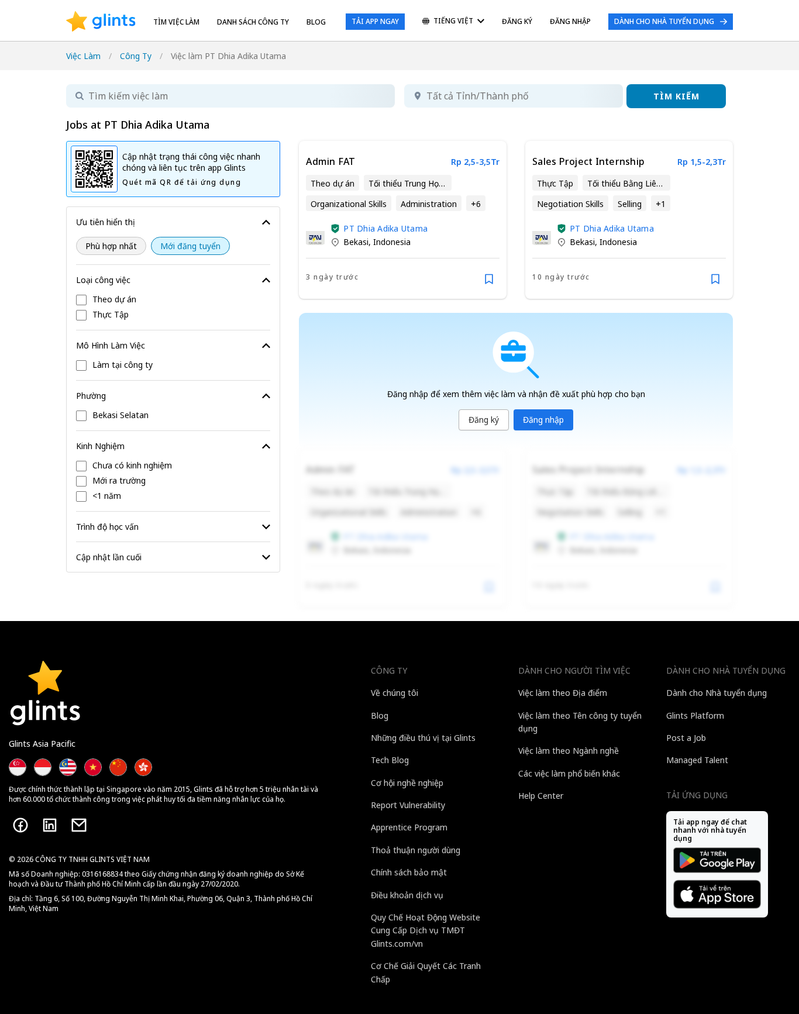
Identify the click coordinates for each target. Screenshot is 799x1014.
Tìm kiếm (676, 96)
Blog (316, 22)
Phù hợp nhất (111, 245)
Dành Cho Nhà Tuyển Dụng (664, 21)
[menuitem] (453, 22)
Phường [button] (91, 395)
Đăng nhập (543, 419)
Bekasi (355, 241)
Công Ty (135, 55)
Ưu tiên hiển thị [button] (105, 221)
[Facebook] (20, 825)
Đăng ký (484, 419)
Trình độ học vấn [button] (107, 526)
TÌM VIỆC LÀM (176, 22)
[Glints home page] (101, 21)
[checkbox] (173, 300)
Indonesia (392, 241)
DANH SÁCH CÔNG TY (253, 22)
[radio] (111, 246)
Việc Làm (83, 55)
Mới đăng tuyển (190, 245)
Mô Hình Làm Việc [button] (110, 345)
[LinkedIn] (49, 825)
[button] (335, 228)
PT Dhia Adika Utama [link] (385, 228)
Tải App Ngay (375, 21)
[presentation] (101, 21)
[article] (403, 220)
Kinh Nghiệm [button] (100, 445)
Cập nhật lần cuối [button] (109, 557)
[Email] (79, 825)
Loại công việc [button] (103, 279)
